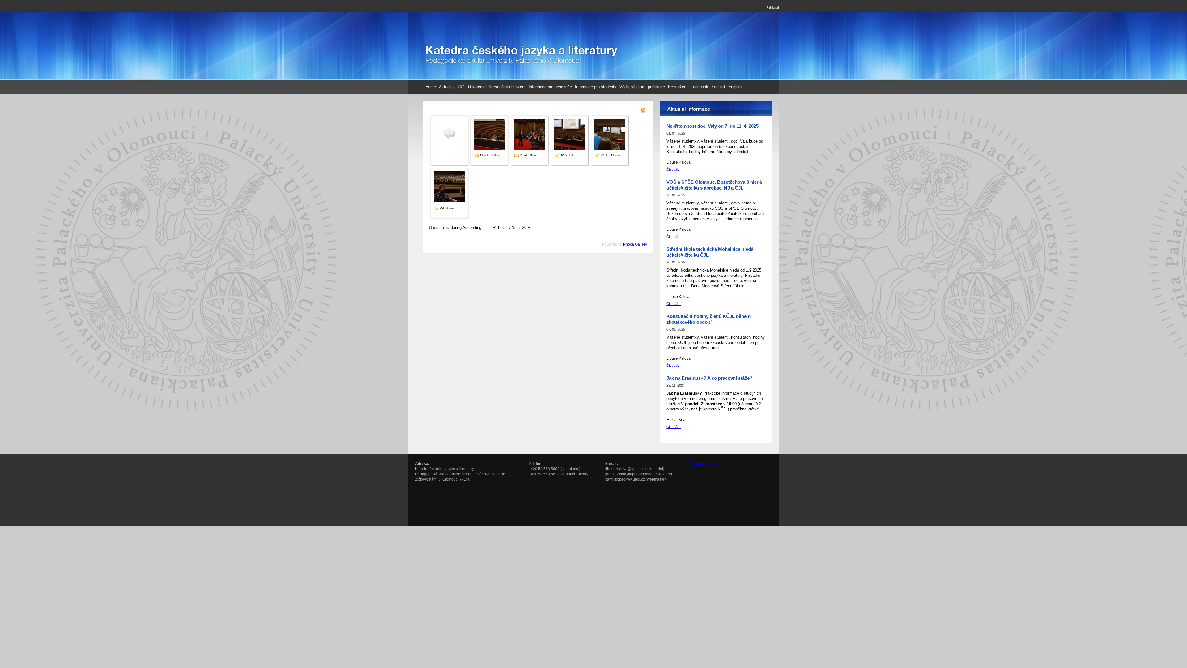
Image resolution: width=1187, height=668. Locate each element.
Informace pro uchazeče (550, 86)
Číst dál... (673, 169)
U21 (461, 86)
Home (430, 86)
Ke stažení (677, 86)
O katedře (477, 86)
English (735, 86)
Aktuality (447, 86)
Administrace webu (705, 463)
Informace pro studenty (595, 86)
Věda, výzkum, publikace (642, 86)
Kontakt (718, 86)
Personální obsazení (507, 86)
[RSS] (642, 111)
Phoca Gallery (635, 244)
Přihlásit (772, 8)
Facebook (699, 86)
